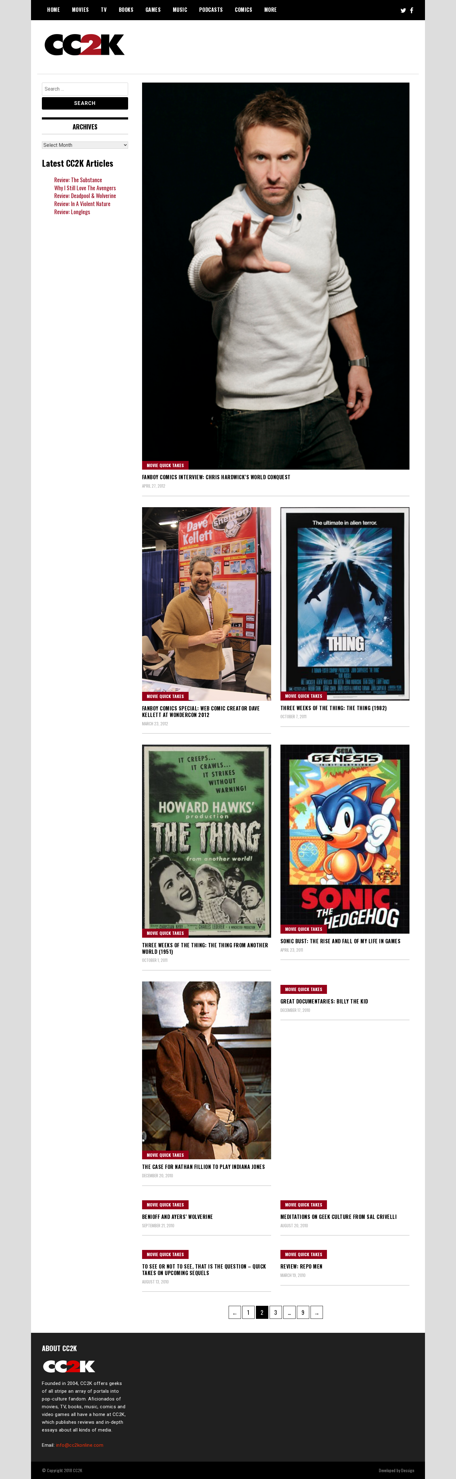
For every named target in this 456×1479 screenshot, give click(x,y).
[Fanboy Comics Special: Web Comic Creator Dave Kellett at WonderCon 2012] (206, 604)
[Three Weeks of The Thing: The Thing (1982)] (344, 604)
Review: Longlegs (72, 212)
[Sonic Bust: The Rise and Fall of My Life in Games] (344, 839)
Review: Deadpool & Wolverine (85, 196)
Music (180, 9)
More (270, 9)
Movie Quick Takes (165, 465)
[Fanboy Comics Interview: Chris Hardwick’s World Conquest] (276, 276)
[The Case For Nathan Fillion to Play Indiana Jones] (206, 1070)
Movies (80, 9)
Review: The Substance (78, 180)
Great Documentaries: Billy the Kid (324, 1001)
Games (153, 9)
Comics (243, 9)
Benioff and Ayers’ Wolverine (177, 1216)
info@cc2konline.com (80, 1445)
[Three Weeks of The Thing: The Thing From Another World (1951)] (206, 841)
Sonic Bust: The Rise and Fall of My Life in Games (340, 941)
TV (104, 9)
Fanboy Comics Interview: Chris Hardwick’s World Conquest (216, 477)
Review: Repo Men (301, 1266)
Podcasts (211, 9)
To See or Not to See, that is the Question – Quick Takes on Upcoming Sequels (204, 1270)
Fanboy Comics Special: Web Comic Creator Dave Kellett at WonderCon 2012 (201, 712)
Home (53, 9)
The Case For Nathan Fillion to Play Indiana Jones (203, 1166)
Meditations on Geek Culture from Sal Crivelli (338, 1216)
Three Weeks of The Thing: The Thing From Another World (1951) (205, 948)
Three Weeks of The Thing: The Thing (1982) (333, 708)
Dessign (407, 1470)
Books (126, 9)
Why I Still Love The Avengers (85, 188)
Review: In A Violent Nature (82, 204)
